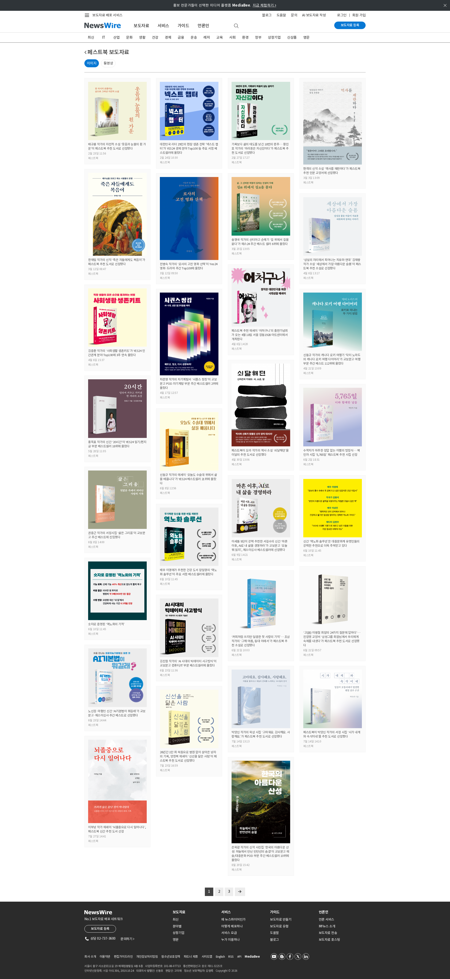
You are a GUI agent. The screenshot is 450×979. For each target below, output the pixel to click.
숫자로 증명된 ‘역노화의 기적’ (106, 624)
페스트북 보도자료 (108, 52)
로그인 (342, 15)
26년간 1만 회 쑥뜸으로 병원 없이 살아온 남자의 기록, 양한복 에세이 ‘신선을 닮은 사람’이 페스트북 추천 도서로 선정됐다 (188, 756)
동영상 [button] (108, 63)
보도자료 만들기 (280, 919)
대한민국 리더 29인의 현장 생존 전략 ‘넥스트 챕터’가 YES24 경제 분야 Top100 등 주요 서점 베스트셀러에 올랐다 (189, 148)
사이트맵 (207, 957)
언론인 (203, 25)
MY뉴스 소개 (327, 926)
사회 (232, 37)
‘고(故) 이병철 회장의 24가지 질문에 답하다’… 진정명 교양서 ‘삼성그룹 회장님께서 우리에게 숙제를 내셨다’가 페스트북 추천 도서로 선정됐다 (331, 639)
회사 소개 (90, 957)
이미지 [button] (92, 63)
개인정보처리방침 (147, 957)
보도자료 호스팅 (329, 940)
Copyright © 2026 (226, 970)
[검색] (236, 26)
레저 (206, 37)
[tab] (195, 912)
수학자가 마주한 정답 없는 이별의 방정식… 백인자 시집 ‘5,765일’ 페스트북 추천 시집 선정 (331, 452)
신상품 (292, 37)
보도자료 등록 (350, 25)
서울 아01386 (111, 970)
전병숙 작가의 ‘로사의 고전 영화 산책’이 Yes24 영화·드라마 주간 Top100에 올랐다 (189, 266)
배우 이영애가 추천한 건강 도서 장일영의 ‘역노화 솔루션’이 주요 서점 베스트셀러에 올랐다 (188, 572)
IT (103, 37)
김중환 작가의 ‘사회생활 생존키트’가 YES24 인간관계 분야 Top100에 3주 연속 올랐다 (116, 353)
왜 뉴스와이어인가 (233, 919)
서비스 (163, 25)
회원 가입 (359, 15)
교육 (219, 37)
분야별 (177, 926)
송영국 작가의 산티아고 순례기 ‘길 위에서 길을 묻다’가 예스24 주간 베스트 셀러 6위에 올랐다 (260, 242)
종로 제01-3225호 (212, 966)
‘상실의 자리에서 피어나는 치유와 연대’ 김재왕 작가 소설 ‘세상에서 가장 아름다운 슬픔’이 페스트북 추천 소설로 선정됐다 (332, 264)
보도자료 (141, 25)
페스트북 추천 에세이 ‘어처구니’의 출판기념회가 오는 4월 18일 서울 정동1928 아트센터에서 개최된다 (260, 335)
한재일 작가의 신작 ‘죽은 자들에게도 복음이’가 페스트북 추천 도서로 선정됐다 (116, 262)
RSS (231, 957)
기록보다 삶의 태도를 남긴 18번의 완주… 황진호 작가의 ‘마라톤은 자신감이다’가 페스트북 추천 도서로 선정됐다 (260, 148)
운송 (194, 37)
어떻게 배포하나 (232, 926)
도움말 (281, 15)
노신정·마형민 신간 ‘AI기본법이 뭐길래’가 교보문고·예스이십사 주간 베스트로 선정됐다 (117, 713)
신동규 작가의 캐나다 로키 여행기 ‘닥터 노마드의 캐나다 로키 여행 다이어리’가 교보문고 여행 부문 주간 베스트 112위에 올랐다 (331, 359)
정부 (258, 37)
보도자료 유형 (279, 926)
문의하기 (127, 939)
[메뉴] (87, 15)
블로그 (267, 15)
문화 (129, 37)
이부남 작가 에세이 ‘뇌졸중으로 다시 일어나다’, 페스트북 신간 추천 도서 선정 (117, 829)
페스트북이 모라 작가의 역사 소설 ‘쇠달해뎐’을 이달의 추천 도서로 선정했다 (260, 452)
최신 (91, 37)
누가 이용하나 (230, 940)
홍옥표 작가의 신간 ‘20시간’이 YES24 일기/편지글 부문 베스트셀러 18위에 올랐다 (117, 444)
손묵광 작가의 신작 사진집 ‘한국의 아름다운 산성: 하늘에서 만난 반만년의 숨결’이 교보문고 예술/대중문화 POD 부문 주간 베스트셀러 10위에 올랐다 (260, 853)
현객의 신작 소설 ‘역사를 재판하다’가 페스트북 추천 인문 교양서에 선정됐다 (331, 171)
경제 (168, 37)
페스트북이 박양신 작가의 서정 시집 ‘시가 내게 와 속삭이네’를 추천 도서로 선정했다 (331, 734)
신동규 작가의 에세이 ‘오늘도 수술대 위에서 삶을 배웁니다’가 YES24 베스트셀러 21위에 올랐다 (188, 479)
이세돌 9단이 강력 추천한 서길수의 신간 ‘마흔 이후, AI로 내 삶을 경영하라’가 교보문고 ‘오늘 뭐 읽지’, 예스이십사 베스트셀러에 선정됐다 (259, 545)
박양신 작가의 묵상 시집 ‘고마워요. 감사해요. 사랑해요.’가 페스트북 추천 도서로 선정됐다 (261, 734)
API (239, 957)
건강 (155, 37)
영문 (306, 37)
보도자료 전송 (328, 933)
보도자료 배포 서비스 (107, 15)
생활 (142, 37)
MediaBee (252, 957)
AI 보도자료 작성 (314, 15)
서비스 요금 (229, 933)
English (220, 957)
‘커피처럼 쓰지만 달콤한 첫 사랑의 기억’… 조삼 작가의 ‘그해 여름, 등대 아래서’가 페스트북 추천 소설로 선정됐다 (261, 641)
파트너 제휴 (191, 957)
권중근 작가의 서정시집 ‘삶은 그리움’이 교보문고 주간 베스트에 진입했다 (116, 535)
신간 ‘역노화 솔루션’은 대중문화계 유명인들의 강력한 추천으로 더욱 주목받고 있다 (331, 543)
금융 (181, 37)
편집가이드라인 (123, 957)
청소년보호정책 (170, 957)
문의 (294, 15)
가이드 (183, 25)
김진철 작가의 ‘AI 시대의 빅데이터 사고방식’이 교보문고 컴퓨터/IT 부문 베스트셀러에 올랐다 (188, 663)
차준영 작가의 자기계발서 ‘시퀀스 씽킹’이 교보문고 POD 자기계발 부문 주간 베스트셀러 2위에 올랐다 (189, 383)
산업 (116, 37)
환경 (245, 37)
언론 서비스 (326, 919)
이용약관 (105, 957)
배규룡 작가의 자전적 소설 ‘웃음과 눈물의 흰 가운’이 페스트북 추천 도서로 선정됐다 (117, 146)
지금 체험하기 (264, 5)
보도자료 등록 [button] (100, 928)
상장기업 (274, 37)
